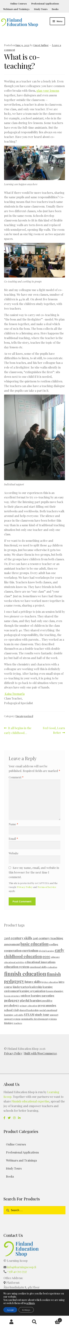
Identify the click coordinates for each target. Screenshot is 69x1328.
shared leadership (29, 1010)
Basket (53, 1319)
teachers (18, 1023)
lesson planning (54, 991)
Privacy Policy (25, 886)
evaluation (52, 967)
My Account (11, 1322)
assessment (12, 944)
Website (13, 853)
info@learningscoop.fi (21, 1267)
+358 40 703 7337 (17, 1271)
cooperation (13, 950)
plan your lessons (47, 90)
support (54, 1014)
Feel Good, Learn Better (54, 730)
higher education (49, 982)
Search (34, 1322)
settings (30, 1303)
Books (55, 9)
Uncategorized (24, 716)
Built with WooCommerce (40, 1053)
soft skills (18, 1015)
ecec (46, 956)
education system (16, 967)
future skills (33, 982)
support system (12, 1018)
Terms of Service (47, 886)
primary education (28, 1005)
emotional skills (38, 966)
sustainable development (34, 1018)
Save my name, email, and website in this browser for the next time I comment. (34, 872)
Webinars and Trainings (16, 9)
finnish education (25, 973)
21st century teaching (48, 938)
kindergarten (21, 987)
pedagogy (11, 1000)
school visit (11, 1010)
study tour (42, 1014)
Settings (26, 1309)
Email (13, 838)
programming (47, 1005)
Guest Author (41, 45)
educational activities (14, 962)
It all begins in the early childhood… (17, 730)
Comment (16, 777)
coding (53, 944)
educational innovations (40, 962)
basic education (35, 943)
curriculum (30, 950)
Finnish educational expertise (30, 1101)
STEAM (29, 1014)
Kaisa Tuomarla (14, 694)
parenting (48, 995)
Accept (10, 1309)
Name (13, 824)
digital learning (46, 951)
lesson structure (12, 995)
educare (55, 956)
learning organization (32, 991)
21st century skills (18, 938)
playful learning (31, 1000)
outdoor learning (31, 995)
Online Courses (18, 3)
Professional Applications (45, 3)
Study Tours (40, 9)
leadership (35, 987)
